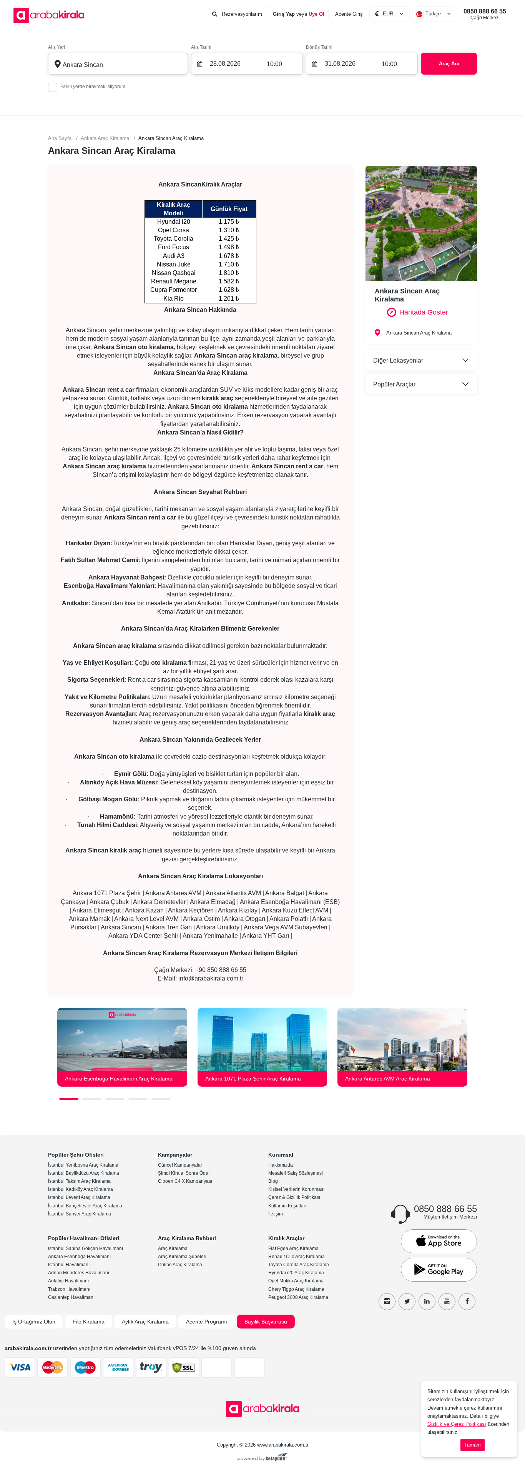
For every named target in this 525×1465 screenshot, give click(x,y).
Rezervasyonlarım (241, 14)
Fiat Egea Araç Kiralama (293, 1248)
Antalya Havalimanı (68, 1281)
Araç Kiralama (173, 1248)
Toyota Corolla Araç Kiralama (298, 1264)
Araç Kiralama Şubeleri (182, 1256)
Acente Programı (206, 1321)
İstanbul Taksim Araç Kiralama (79, 1181)
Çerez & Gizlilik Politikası (294, 1197)
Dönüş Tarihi (319, 47)
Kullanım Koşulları (287, 1206)
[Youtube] (447, 1301)
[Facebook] (467, 1301)
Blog (273, 1181)
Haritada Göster (423, 312)
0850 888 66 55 (485, 14)
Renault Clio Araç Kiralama (296, 1256)
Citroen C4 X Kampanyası (185, 1181)
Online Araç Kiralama (180, 1264)
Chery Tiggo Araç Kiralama (296, 1289)
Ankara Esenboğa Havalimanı (79, 1256)
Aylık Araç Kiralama (145, 1321)
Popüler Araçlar (394, 384)
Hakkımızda (280, 1165)
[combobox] (434, 13)
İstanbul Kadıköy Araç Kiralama (80, 1189)
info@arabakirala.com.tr (210, 978)
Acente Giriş (349, 14)
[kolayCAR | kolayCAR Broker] (262, 1458)
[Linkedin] (427, 1301)
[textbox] (434, 13)
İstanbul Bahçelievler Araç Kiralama (85, 1206)
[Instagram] (387, 1301)
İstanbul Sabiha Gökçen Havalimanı (85, 1248)
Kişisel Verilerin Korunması (296, 1189)
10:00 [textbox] (274, 64)
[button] (68, 1099)
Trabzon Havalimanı (69, 1289)
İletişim (275, 1214)
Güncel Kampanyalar (180, 1165)
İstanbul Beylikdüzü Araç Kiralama (83, 1173)
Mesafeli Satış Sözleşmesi (295, 1173)
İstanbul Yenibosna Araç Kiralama (83, 1165)
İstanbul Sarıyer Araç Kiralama (79, 1214)
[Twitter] (407, 1301)
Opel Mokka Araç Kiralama (296, 1281)
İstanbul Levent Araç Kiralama (79, 1197)
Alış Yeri (56, 47)
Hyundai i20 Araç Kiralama (296, 1272)
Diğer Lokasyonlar (398, 360)
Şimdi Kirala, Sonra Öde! (183, 1173)
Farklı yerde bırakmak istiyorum (92, 86)
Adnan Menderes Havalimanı (78, 1272)
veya (298, 14)
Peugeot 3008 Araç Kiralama (298, 1297)
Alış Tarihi (201, 47)
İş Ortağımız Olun (33, 1321)
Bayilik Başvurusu (265, 1321)
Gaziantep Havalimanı (71, 1297)
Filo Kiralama (89, 1321)
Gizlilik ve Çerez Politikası (456, 1424)
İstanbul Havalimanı (69, 1264)
